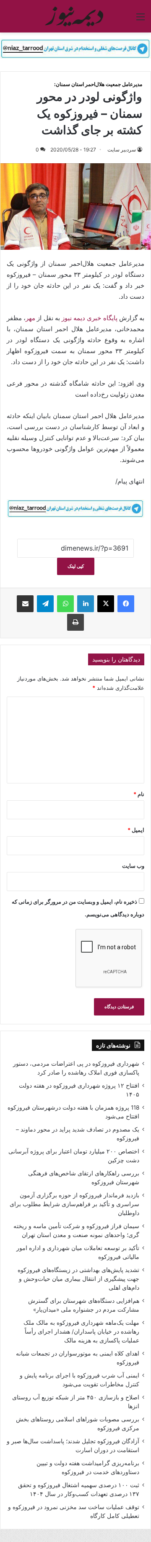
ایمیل (136, 829)
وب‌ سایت (133, 865)
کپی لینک (76, 566)
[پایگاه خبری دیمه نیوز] (75, 16)
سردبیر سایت (121, 149)
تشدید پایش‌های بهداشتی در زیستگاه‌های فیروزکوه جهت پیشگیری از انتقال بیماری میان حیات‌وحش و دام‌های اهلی (78, 1279)
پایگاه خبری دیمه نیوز (89, 318)
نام (138, 794)
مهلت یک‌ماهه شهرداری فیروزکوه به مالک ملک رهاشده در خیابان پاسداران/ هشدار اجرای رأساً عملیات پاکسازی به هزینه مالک (81, 1331)
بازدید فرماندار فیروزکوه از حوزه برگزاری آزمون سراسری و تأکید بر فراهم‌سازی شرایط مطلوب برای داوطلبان (74, 1204)
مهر (30, 318)
